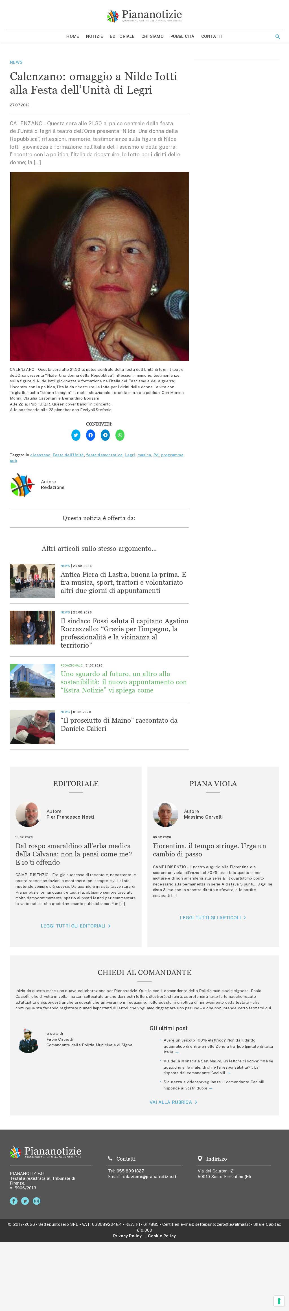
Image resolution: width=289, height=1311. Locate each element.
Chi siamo (152, 36)
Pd (156, 455)
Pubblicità (182, 36)
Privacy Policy (127, 1235)
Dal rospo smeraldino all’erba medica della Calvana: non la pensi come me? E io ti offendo (74, 854)
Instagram (38, 1201)
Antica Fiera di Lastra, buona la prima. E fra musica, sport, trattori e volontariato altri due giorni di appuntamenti (123, 583)
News (16, 62)
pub (13, 460)
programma (172, 455)
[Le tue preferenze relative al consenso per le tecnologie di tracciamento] (279, 1301)
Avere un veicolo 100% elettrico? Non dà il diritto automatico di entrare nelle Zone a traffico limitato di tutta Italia (218, 1046)
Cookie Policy (162, 1235)
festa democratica (104, 455)
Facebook (15, 1201)
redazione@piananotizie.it (149, 1176)
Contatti (212, 36)
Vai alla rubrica (171, 1102)
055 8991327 (130, 1170)
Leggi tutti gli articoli (210, 917)
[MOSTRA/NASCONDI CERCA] (277, 37)
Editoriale (122, 36)
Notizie (94, 36)
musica (144, 455)
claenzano (40, 455)
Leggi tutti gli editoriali (73, 926)
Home (72, 36)
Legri (130, 455)
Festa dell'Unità (68, 455)
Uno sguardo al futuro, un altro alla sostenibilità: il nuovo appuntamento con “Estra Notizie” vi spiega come (124, 682)
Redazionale (71, 665)
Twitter (26, 1201)
